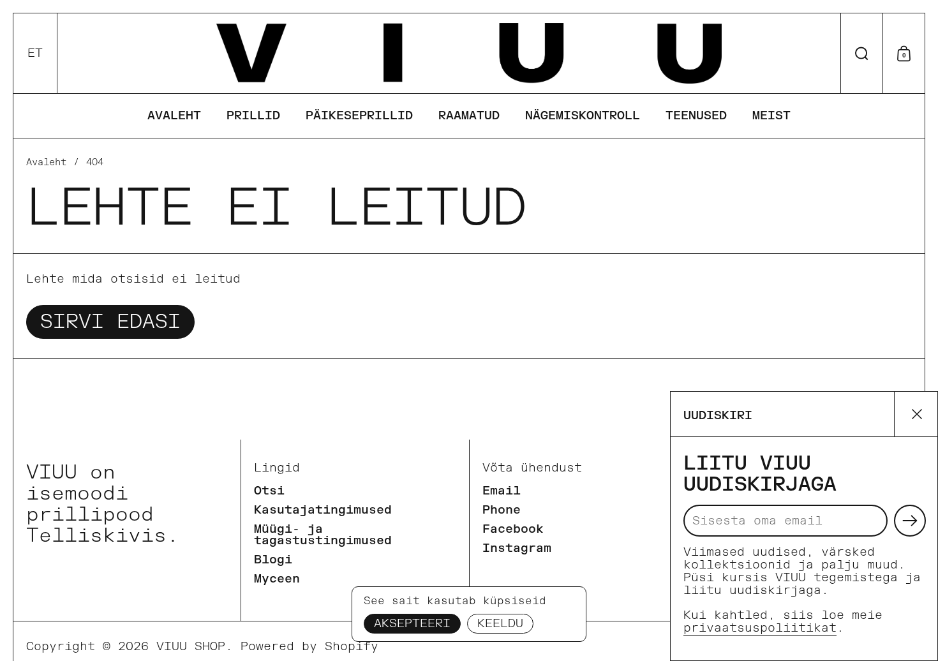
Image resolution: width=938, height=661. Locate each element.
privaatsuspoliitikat (760, 628)
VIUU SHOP (190, 646)
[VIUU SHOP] (468, 53)
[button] (35, 53)
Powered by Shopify (309, 646)
